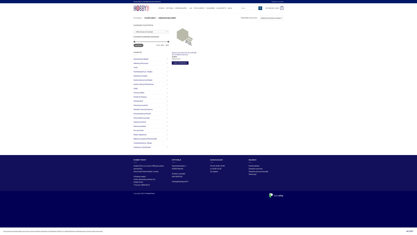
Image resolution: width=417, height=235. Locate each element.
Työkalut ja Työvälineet (142, 147)
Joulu (136, 67)
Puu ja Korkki (139, 130)
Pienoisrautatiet (140, 126)
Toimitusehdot (253, 166)
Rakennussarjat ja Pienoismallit (145, 139)
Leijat (136, 88)
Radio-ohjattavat (140, 134)
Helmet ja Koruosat (141, 63)
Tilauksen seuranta (255, 169)
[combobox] (151, 31)
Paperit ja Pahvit (140, 122)
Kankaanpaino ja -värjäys (143, 71)
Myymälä (170, 8)
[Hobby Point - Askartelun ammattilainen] (144, 8)
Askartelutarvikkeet (141, 59)
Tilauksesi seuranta (277, 2)
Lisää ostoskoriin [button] (180, 63)
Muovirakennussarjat (142, 118)
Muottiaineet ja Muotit (142, 113)
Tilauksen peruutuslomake (258, 171)
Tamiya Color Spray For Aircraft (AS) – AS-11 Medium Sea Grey (184, 54)
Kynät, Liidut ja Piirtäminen (144, 84)
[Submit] (260, 8)
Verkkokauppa (181, 8)
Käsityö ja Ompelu (140, 76)
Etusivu (162, 8)
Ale (191, 8)
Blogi (230, 8)
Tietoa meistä (199, 8)
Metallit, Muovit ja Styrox (143, 109)
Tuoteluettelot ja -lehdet (143, 143)
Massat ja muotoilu (141, 105)
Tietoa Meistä (147, 171)
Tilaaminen (210, 8)
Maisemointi (138, 101)
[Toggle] (167, 59)
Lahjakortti (221, 8)
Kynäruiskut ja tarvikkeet (143, 80)
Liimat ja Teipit (139, 92)
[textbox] (150, 31)
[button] (274, 8)
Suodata (138, 45)
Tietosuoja (252, 174)
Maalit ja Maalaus (140, 97)
